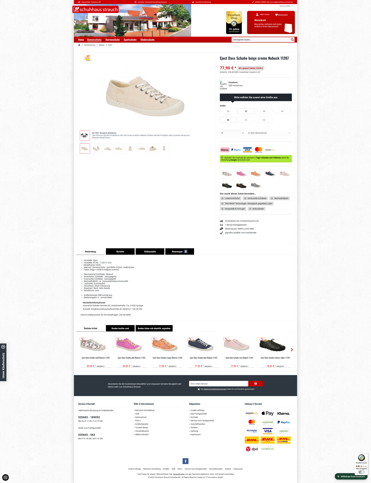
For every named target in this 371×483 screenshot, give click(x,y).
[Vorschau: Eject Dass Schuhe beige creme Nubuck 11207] (85, 148)
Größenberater (141, 424)
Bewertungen (179, 251)
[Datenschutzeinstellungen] (5, 477)
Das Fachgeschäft (199, 414)
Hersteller (120, 251)
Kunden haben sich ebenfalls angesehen (154, 328)
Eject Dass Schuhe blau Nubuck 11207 (203, 357)
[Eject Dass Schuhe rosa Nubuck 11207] (239, 345)
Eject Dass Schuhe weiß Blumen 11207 (96, 357)
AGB (137, 414)
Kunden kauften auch (120, 328)
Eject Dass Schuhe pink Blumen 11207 (131, 357)
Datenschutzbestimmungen (215, 389)
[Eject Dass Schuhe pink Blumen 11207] (131, 345)
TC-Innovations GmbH (214, 477)
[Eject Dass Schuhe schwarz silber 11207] (275, 345)
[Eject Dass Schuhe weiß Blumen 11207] (95, 345)
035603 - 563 (86, 434)
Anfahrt (194, 427)
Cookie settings (197, 410)
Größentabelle (150, 251)
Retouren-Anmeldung (144, 410)
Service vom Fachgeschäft (202, 420)
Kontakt (194, 417)
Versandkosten (142, 431)
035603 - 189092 (89, 417)
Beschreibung (90, 251)
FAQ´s (138, 420)
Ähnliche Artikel (90, 328)
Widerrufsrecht (142, 434)
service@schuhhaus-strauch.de (281, 2)
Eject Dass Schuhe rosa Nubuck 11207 (239, 357)
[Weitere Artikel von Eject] (88, 58)
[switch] (361, 472)
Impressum (196, 434)
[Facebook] (185, 461)
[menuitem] (285, 6)
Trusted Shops (141, 427)
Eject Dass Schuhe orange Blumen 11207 (167, 357)
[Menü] (366, 454)
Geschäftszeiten (198, 424)
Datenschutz (141, 417)
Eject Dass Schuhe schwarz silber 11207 (275, 357)
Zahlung (194, 431)
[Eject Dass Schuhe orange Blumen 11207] (167, 345)
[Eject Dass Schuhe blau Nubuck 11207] (203, 345)
